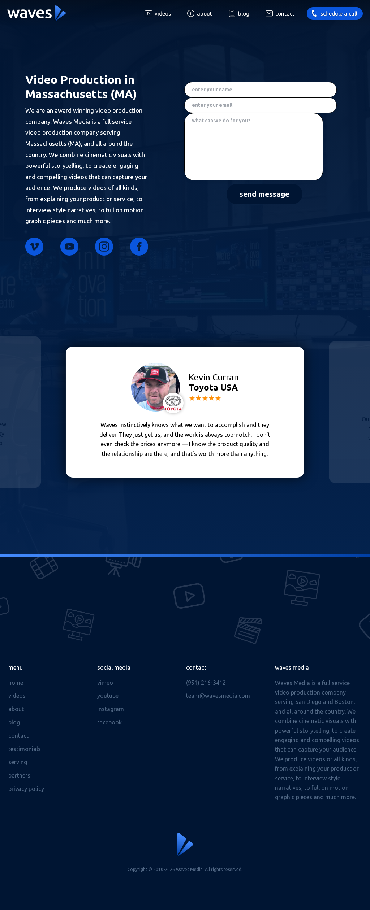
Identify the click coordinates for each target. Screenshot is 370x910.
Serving (17, 762)
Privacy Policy (26, 788)
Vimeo (34, 247)
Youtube (69, 247)
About (204, 13)
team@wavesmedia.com (218, 695)
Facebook (139, 247)
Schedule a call (338, 13)
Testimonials (24, 749)
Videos (163, 13)
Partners (19, 775)
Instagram (104, 247)
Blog (243, 13)
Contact (284, 13)
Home (15, 682)
